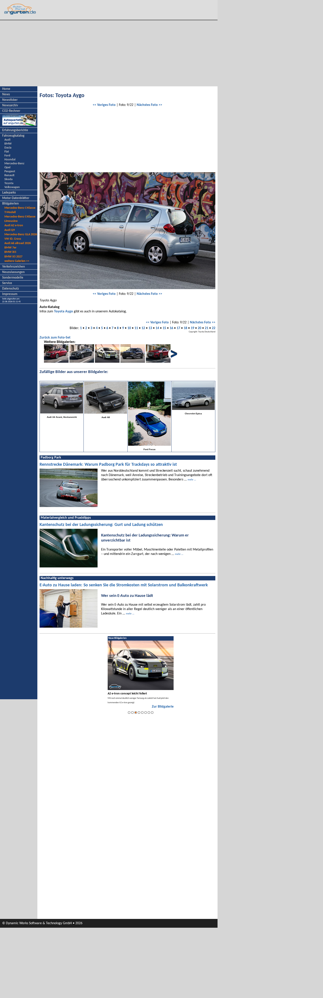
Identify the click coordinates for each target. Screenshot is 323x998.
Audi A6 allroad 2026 (17, 243)
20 (199, 328)
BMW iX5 (10, 252)
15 (164, 328)
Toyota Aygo (63, 311)
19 (192, 328)
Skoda (8, 179)
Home (6, 89)
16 (171, 328)
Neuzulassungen (13, 272)
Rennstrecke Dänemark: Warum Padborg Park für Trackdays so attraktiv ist (108, 464)
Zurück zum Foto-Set (55, 337)
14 (157, 328)
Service (7, 283)
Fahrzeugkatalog (13, 136)
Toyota (8, 183)
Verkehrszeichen (13, 266)
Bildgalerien (10, 203)
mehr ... (192, 479)
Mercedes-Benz (14, 163)
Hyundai (9, 159)
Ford (7, 155)
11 (136, 328)
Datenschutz (10, 288)
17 (178, 328)
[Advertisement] (109, 53)
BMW (8, 143)
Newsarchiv (10, 105)
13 (150, 328)
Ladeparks (9, 192)
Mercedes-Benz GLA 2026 (20, 234)
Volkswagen (12, 187)
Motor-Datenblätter (15, 198)
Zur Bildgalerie (163, 706)
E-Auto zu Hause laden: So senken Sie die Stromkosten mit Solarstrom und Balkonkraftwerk (124, 585)
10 (129, 328)
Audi (7, 139)
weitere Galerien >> (16, 261)
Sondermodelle (12, 277)
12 (143, 328)
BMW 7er (10, 247)
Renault (9, 175)
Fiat (6, 151)
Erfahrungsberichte (15, 130)
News (6, 94)
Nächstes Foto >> (149, 105)
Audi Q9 (9, 230)
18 (185, 328)
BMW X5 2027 (13, 256)
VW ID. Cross (12, 239)
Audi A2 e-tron (13, 225)
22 (213, 328)
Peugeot (9, 171)
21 (206, 328)
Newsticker (10, 100)
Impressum (9, 294)
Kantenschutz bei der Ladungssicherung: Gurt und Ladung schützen (101, 525)
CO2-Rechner (11, 111)
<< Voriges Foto (104, 105)
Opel (7, 167)
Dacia (7, 147)
